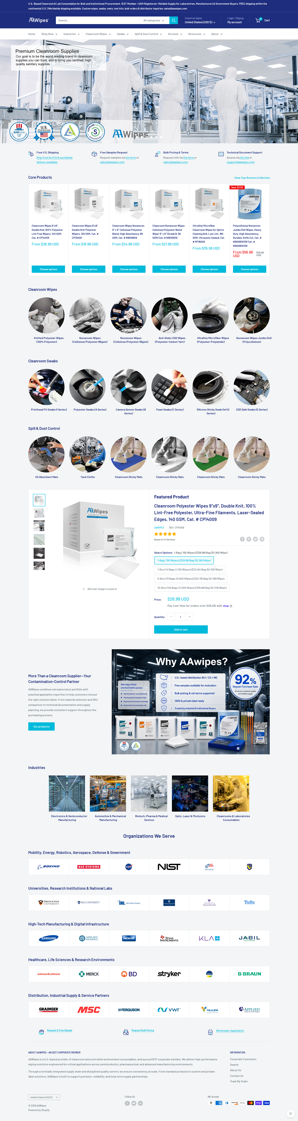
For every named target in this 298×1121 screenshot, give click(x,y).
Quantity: (159, 616)
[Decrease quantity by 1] (171, 616)
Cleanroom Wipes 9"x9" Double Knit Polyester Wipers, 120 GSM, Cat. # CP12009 (85, 231)
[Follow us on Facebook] (127, 1103)
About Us (235, 1070)
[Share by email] (262, 539)
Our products (41, 726)
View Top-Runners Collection (252, 177)
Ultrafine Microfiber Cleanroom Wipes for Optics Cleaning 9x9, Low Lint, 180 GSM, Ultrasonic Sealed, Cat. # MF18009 (209, 233)
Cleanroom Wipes (96, 33)
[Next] (270, 230)
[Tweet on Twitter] (255, 539)
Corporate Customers (243, 1059)
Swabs (121, 33)
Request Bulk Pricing (143, 1030)
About (215, 33)
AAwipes (159, 527)
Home (31, 33)
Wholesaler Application (230, 1030)
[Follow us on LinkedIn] (140, 1103)
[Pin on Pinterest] (248, 539)
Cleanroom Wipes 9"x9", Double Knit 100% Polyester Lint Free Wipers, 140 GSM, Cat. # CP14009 (47, 231)
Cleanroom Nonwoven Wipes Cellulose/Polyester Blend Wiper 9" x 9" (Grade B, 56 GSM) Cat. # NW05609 (168, 231)
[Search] (173, 20)
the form (131, 157)
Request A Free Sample (59, 1030)
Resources (194, 33)
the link (244, 157)
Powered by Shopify (39, 1110)
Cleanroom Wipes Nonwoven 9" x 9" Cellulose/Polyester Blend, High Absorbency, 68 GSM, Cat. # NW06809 (128, 231)
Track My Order (239, 1081)
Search (234, 1064)
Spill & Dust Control (146, 33)
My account (234, 22)
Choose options (48, 269)
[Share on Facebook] (242, 539)
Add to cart (181, 629)
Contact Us (236, 1075)
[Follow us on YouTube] (133, 1103)
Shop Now (47, 33)
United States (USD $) (41, 1097)
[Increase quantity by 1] (189, 616)
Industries (69, 33)
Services (173, 33)
